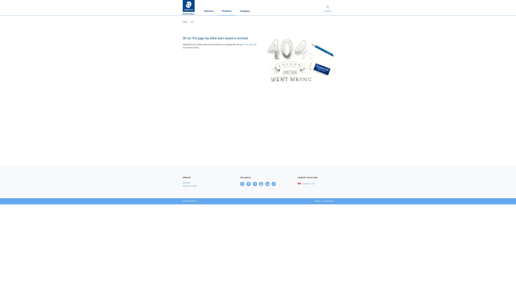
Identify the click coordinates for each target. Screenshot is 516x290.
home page (248, 44)
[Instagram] (242, 184)
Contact (186, 183)
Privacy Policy (328, 201)
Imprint (317, 201)
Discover (208, 11)
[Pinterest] (248, 184)
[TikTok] (274, 184)
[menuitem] (200, 182)
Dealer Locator (190, 186)
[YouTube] (261, 184)
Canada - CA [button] (308, 183)
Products (226, 11)
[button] (327, 9)
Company (245, 11)
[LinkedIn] (267, 184)
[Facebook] (255, 184)
